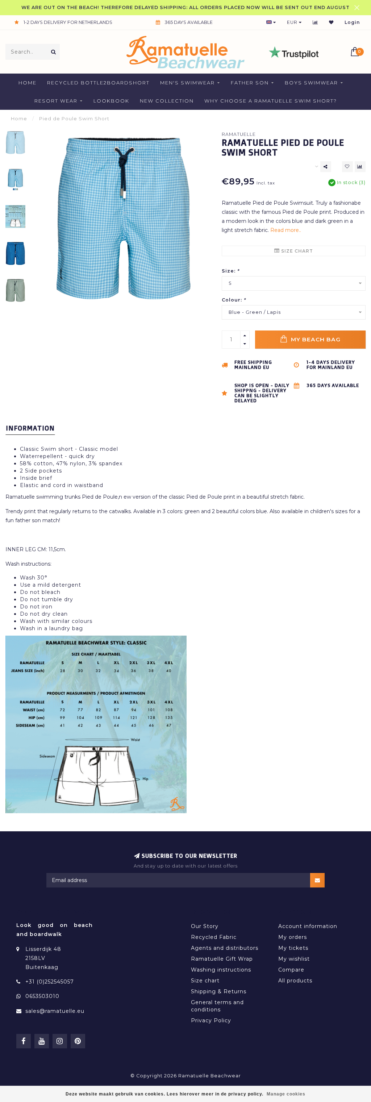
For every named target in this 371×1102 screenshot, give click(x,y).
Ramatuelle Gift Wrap (222, 959)
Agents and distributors (224, 948)
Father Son (250, 83)
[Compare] (315, 22)
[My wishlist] (331, 22)
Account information (307, 926)
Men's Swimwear (187, 83)
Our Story (204, 926)
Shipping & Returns (218, 991)
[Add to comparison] (360, 166)
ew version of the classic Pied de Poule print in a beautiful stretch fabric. (214, 497)
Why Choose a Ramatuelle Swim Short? (270, 101)
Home (27, 83)
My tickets (293, 948)
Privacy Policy (211, 1020)
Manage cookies (286, 1094)
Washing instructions (221, 969)
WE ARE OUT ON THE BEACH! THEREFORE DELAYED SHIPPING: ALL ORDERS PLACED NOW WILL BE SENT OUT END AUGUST (185, 7)
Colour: (234, 300)
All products (295, 980)
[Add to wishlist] (347, 166)
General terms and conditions (217, 1006)
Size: (230, 271)
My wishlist (294, 959)
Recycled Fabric (214, 937)
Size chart (296, 251)
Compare (291, 969)
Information (30, 428)
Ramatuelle (239, 134)
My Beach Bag (315, 339)
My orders (292, 937)
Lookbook (111, 101)
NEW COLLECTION (167, 101)
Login (352, 22)
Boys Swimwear (311, 83)
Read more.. (285, 230)
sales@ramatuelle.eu (54, 1011)
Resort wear (56, 101)
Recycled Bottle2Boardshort (98, 83)
